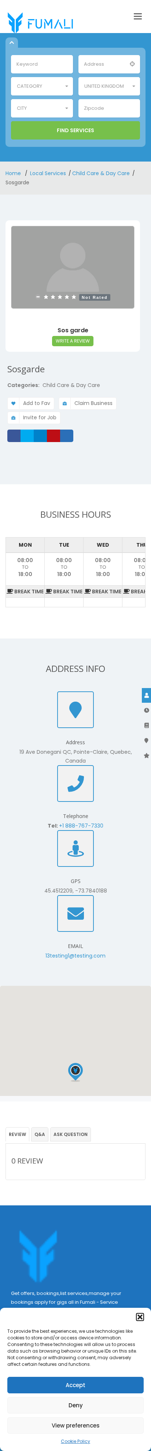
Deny (76, 1405)
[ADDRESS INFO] (146, 725)
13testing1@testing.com (75, 955)
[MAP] (146, 740)
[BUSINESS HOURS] (146, 710)
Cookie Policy (75, 1441)
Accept (75, 1385)
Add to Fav (36, 403)
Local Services (48, 173)
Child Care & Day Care (101, 173)
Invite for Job (39, 417)
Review (17, 1134)
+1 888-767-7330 (81, 825)
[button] (140, 1317)
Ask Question (71, 1134)
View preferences (76, 1425)
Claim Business (93, 403)
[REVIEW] (146, 755)
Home (13, 173)
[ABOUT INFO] (146, 695)
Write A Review (73, 341)
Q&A (39, 1134)
